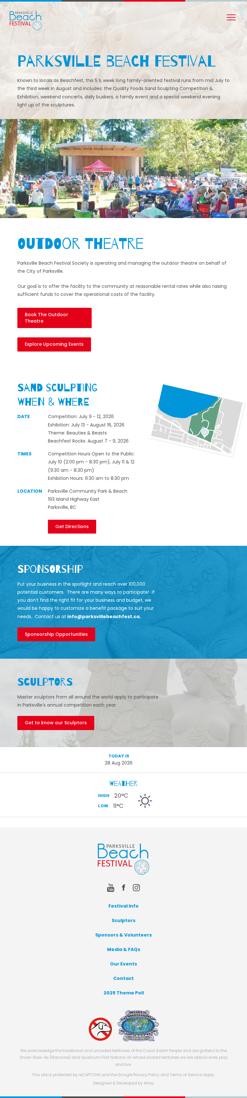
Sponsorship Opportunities (56, 634)
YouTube (110, 887)
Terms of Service (186, 1074)
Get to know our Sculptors (56, 722)
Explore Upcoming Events (54, 344)
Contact (123, 978)
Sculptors (123, 920)
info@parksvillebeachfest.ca (103, 616)
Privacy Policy (146, 1074)
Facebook (123, 887)
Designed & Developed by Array (123, 1083)
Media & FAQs (123, 949)
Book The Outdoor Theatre (46, 317)
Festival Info (123, 906)
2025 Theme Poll (124, 993)
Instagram (136, 887)
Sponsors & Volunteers (123, 935)
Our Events (123, 964)
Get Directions (72, 526)
